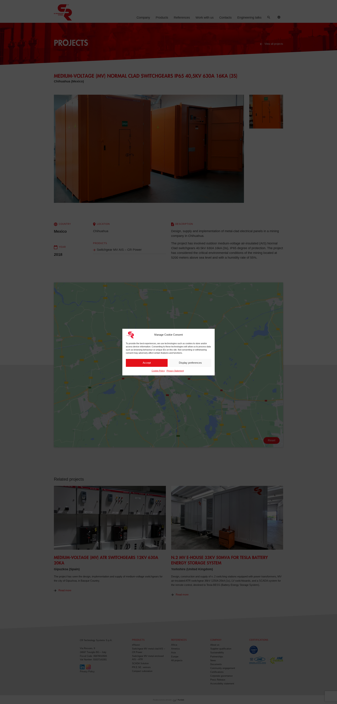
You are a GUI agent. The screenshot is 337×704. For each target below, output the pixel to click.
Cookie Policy (158, 371)
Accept (147, 362)
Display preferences (190, 362)
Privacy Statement (175, 371)
